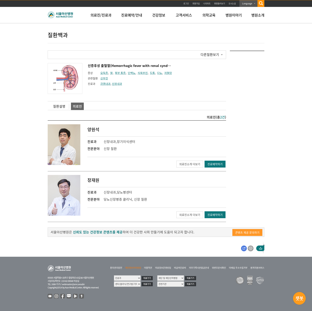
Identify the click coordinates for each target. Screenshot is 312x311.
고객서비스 (184, 15)
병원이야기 (234, 15)
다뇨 (159, 73)
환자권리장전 (116, 267)
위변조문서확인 (219, 267)
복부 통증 (120, 73)
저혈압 (168, 73)
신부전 (104, 78)
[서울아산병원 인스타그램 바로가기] (56, 296)
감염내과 (105, 84)
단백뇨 (131, 73)
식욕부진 (143, 73)
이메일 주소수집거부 (238, 267)
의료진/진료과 (100, 15)
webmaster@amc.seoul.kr (73, 284)
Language (247, 3)
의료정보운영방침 (163, 267)
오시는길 (232, 3)
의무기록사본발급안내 (199, 267)
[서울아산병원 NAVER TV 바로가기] (75, 296)
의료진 (77, 106)
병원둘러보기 (219, 3)
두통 (152, 73)
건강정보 (158, 15)
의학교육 (208, 15)
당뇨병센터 (124, 192)
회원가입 (196, 3)
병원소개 (257, 15)
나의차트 (207, 3)
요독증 (104, 73)
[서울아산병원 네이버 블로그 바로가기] (69, 296)
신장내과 (117, 84)
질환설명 (59, 106)
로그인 (186, 3)
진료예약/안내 (131, 15)
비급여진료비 (180, 267)
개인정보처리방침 (133, 267)
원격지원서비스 (257, 267)
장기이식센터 (126, 141)
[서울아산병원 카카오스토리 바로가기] (81, 296)
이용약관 (148, 267)
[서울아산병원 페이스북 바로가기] (62, 296)
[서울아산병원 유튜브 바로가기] (50, 296)
